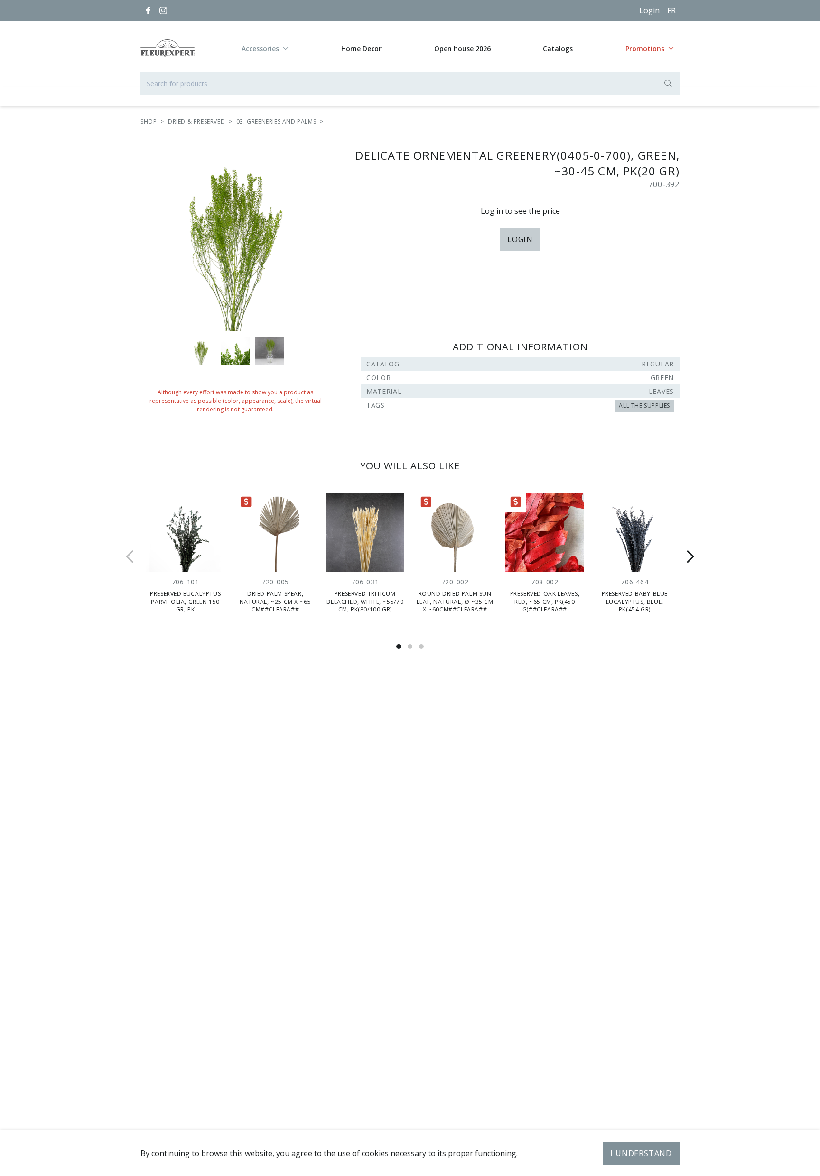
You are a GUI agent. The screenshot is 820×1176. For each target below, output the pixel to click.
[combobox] (410, 83)
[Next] (690, 556)
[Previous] (130, 556)
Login (649, 10)
